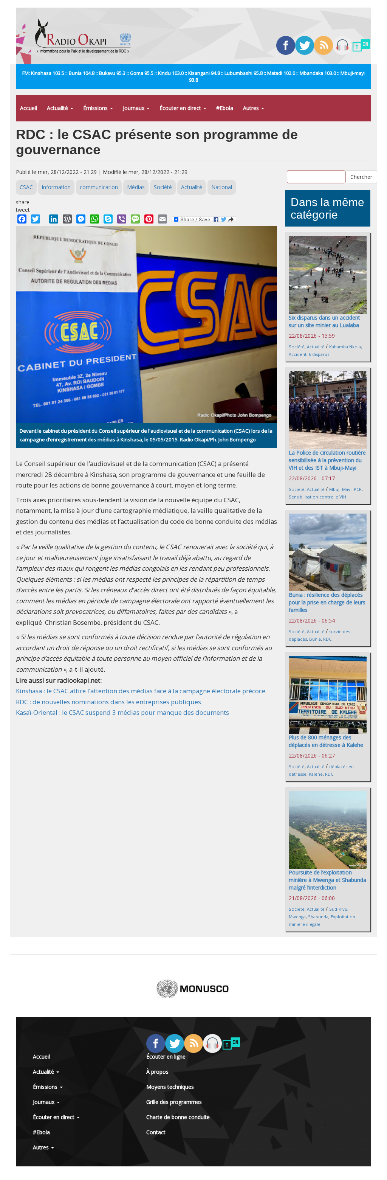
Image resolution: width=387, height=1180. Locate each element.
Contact (156, 1132)
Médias (136, 187)
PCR (358, 489)
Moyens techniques (170, 1086)
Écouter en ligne (166, 1056)
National (221, 187)
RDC (327, 639)
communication (99, 187)
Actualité (58, 108)
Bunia (315, 639)
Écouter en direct (181, 108)
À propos (157, 1071)
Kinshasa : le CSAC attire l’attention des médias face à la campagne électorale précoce (140, 690)
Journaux (134, 108)
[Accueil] (86, 36)
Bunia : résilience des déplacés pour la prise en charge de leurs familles (327, 602)
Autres (251, 108)
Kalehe (316, 774)
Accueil (28, 108)
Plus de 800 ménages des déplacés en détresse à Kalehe (326, 741)
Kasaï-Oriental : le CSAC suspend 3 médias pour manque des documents (122, 712)
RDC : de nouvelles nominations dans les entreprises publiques (108, 701)
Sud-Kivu (338, 909)
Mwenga (297, 916)
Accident (298, 354)
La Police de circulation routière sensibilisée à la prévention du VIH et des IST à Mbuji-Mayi (327, 460)
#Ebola (224, 108)
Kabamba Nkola (345, 346)
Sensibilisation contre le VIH (317, 497)
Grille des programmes (174, 1101)
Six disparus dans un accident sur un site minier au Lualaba (324, 321)
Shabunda (318, 916)
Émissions (96, 108)
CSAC (26, 187)
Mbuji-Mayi (340, 489)
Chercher (361, 176)
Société (163, 187)
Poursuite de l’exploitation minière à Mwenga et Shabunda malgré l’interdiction (327, 880)
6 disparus (319, 354)
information (56, 187)
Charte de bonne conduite (178, 1117)
